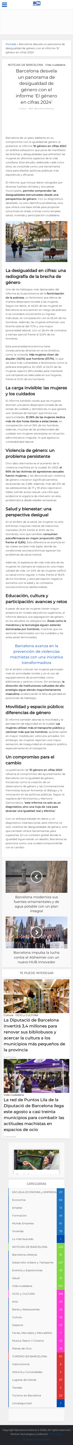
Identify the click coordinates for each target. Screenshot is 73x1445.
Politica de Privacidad (36, 1439)
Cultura (8, 1015)
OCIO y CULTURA (27, 1015)
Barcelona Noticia (44, 108)
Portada (11, 44)
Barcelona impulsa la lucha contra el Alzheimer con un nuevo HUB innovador (34, 1428)
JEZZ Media (55, 1434)
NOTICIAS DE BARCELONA (25, 64)
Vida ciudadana (55, 64)
